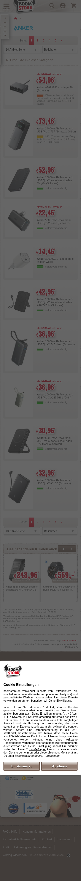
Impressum (53, 755)
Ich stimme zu (22, 766)
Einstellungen (37, 749)
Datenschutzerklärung (28, 755)
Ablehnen (59, 766)
